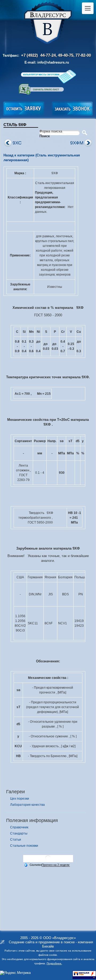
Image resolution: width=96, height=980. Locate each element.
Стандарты (18, 833)
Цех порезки (19, 798)
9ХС (17, 143)
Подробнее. (54, 963)
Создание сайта (21, 942)
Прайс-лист (41, 89)
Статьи (15, 839)
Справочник (19, 827)
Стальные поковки (24, 846)
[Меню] (88, 8)
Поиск (44, 136)
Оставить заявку (23, 109)
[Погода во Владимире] (48, 860)
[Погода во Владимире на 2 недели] (56, 865)
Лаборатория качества (27, 805)
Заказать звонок (72, 109)
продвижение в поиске (56, 942)
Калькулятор (48, 77)
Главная (48, 23)
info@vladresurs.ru (53, 62)
